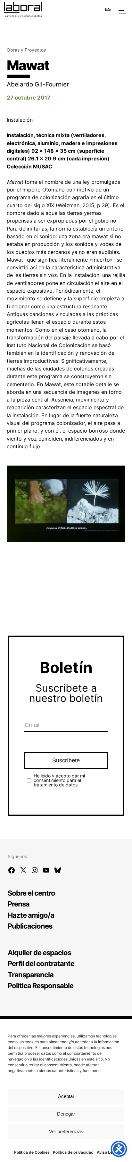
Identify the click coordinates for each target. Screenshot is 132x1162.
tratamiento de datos (56, 784)
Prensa (18, 903)
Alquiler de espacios (39, 952)
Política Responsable (40, 985)
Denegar (66, 1114)
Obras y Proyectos (26, 50)
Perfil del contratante (41, 963)
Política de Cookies (32, 1152)
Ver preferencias (66, 1131)
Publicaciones (30, 926)
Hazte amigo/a (31, 915)
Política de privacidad (73, 1152)
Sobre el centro (31, 893)
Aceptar (66, 1096)
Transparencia (31, 974)
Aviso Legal (107, 1152)
